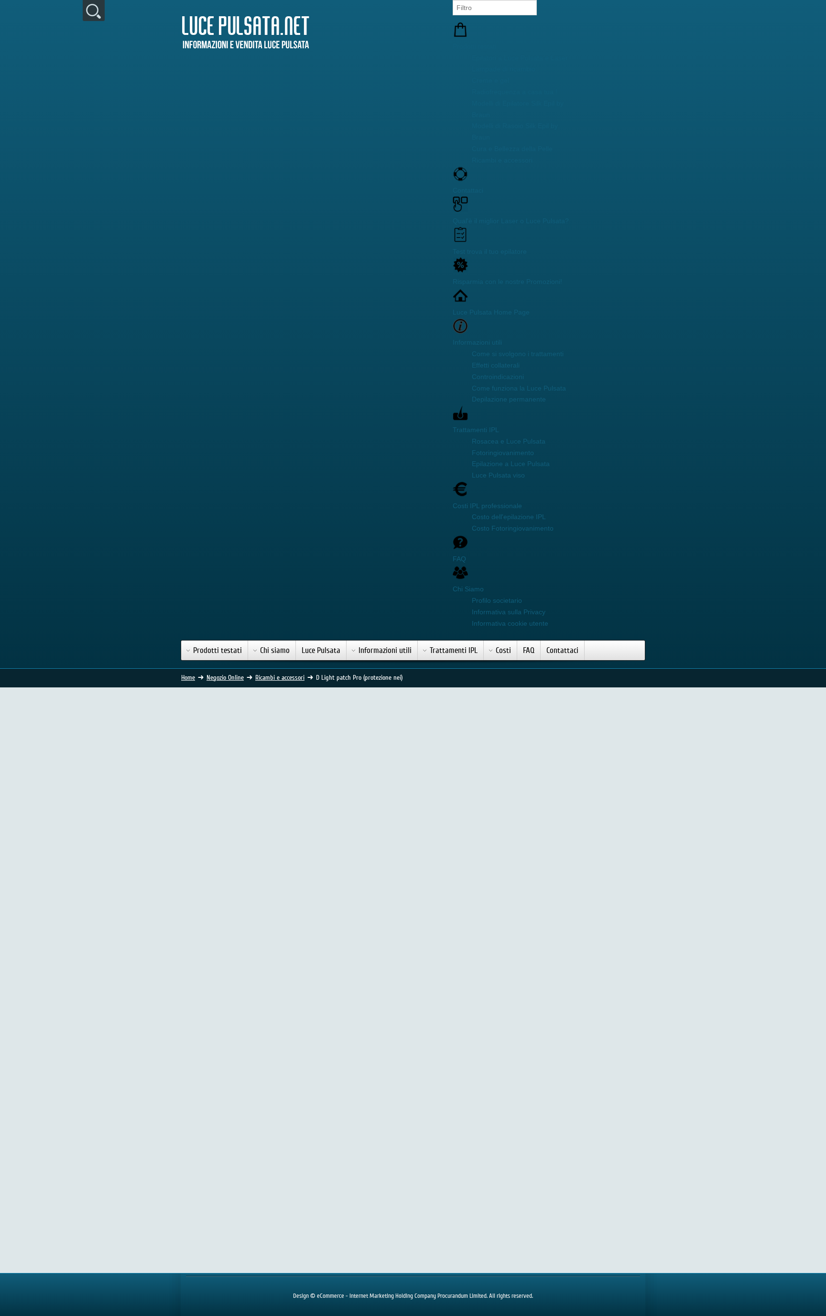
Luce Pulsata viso (498, 475)
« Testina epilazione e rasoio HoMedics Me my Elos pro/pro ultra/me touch (349, 1138)
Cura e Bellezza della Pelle (512, 148)
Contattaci (468, 190)
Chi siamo (275, 650)
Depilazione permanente (509, 399)
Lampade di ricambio (503, 69)
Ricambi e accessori (502, 160)
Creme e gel (490, 80)
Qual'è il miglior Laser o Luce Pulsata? (511, 221)
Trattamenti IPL (476, 430)
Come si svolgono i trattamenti (518, 354)
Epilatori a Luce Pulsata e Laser (520, 58)
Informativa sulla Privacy (508, 612)
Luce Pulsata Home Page (491, 312)
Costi (503, 650)
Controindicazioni (498, 377)
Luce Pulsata (321, 650)
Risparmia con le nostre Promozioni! (507, 281)
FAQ (459, 559)
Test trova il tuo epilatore (490, 251)
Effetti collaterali (496, 365)
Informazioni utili (477, 342)
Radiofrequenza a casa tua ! (514, 92)
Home (188, 678)
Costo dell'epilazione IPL (509, 517)
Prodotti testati (474, 46)
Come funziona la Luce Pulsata (519, 388)
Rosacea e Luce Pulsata (508, 441)
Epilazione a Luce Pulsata (511, 464)
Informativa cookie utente (510, 623)
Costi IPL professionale (487, 506)
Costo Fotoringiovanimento (513, 528)
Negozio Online (225, 678)
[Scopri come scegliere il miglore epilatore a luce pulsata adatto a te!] (572, 743)
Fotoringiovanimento (503, 453)
